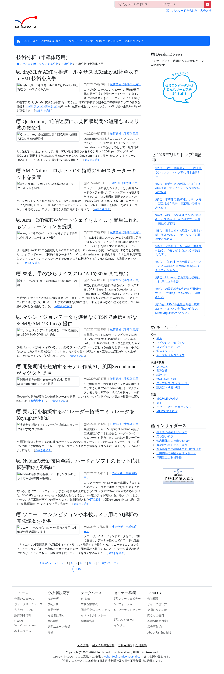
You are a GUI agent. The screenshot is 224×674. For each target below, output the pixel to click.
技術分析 (66, 64)
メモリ (160, 403)
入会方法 (205, 10)
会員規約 (141, 645)
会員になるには (157, 610)
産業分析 (53, 610)
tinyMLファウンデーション (42, 106)
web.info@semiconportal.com (123, 656)
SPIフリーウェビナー (127, 598)
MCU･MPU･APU (167, 399)
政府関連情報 (22, 615)
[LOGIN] (207, 4)
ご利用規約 (125, 645)
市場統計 (86, 598)
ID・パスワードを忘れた (181, 10)
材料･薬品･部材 (166, 379)
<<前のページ (48, 563)
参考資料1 (36, 401)
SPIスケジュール (124, 619)
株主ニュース (22, 631)
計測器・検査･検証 (168, 387)
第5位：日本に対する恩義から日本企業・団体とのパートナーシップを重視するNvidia (178, 235)
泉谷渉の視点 (164, 436)
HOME (79, 569)
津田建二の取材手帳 (169, 457)
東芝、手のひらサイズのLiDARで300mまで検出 (75, 273)
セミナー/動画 (94, 41)
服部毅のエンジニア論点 (171, 445)
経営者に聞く (56, 615)
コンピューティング (169, 347)
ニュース (29, 41)
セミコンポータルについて (124, 41)
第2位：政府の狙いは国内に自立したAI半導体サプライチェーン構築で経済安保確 (178, 188)
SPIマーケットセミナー (127, 612)
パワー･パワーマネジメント (173, 407)
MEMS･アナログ (166, 411)
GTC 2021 (95, 499)
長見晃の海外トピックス (171, 432)
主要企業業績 (89, 604)
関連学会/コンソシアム (95, 610)
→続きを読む (43, 110)
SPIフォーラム (123, 604)
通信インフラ (164, 351)
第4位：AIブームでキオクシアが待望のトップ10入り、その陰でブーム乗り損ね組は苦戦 (178, 219)
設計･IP (161, 375)
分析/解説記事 (49, 41)
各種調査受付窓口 (158, 621)
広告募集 (153, 626)
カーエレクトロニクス (170, 355)
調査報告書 (88, 621)
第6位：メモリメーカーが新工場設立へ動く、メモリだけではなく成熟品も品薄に (178, 250)
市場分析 (53, 598)
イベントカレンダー (93, 615)
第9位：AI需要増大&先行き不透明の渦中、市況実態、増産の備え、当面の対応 (178, 293)
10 (99, 563)
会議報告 (53, 621)
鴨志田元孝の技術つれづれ (173, 441)
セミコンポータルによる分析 (40, 64)
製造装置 (162, 370)
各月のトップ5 (23, 610)
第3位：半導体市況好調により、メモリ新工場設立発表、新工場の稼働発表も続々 (178, 203)
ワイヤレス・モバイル (170, 342)
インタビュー (122, 625)
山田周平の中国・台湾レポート (176, 453)
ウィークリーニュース (28, 604)
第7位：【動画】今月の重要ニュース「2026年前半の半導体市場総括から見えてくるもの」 (178, 266)
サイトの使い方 (157, 604)
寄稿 (50, 632)
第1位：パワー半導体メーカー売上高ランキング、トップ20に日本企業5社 (178, 172)
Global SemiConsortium (25, 623)
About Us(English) (159, 632)
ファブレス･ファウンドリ (172, 383)
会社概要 (153, 598)
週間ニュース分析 (59, 626)
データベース (71, 41)
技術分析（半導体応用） (125, 84)
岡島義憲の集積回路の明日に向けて (178, 449)
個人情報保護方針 (103, 645)
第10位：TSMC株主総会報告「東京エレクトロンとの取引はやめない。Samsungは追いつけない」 (177, 308)
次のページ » (110, 563)
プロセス (162, 366)
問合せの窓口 (155, 615)
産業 (159, 338)
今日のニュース (24, 598)
